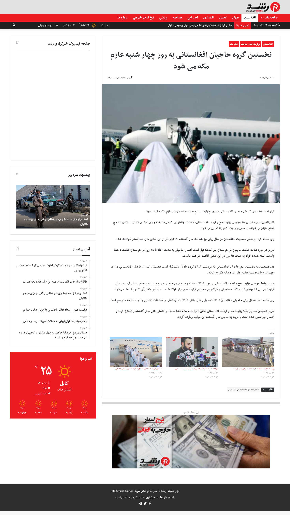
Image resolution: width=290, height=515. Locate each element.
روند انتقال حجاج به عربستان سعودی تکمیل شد (253, 369)
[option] (53, 206)
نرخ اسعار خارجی (143, 18)
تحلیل (222, 18)
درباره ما (122, 18)
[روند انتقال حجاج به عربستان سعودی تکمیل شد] (248, 352)
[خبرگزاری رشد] (263, 7)
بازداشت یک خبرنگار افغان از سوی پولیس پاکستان (196, 369)
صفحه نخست (269, 18)
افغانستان (249, 18)
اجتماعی (192, 18)
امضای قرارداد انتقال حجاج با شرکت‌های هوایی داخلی (138, 369)
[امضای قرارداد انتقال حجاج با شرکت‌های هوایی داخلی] (136, 352)
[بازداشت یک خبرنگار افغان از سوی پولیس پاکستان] (192, 352)
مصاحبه (177, 18)
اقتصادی (208, 18)
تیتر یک (234, 44)
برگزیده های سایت (250, 44)
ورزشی (163, 18)
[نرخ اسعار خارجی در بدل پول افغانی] (191, 441)
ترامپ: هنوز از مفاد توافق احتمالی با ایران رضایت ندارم (204, 25)
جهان (235, 18)
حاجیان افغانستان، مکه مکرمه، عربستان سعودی (243, 389)
